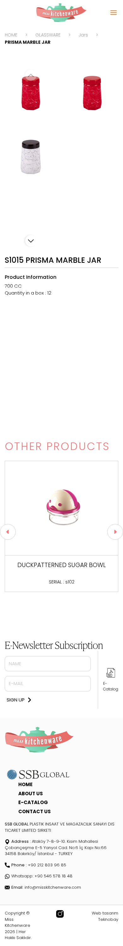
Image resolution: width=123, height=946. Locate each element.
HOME (11, 35)
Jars (83, 35)
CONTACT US (34, 811)
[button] (31, 240)
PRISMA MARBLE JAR (27, 42)
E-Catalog (110, 686)
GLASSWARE (48, 35)
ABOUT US (30, 793)
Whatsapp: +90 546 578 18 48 (42, 876)
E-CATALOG (33, 802)
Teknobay (108, 919)
